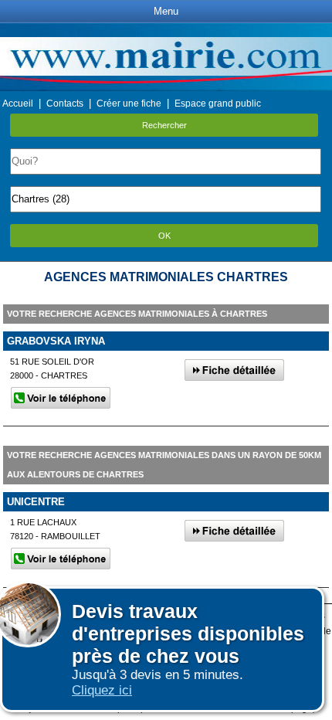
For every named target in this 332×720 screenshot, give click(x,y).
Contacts (64, 103)
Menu (166, 11)
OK (164, 235)
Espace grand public (217, 103)
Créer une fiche (129, 103)
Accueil (17, 103)
